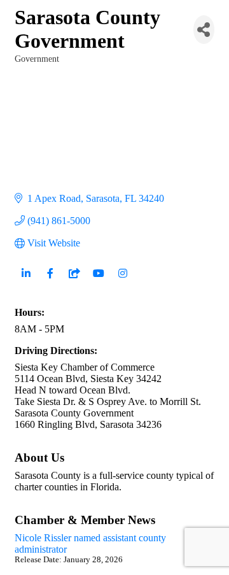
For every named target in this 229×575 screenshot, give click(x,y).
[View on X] (74, 280)
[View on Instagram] (122, 280)
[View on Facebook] (50, 280)
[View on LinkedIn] (26, 280)
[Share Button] (203, 29)
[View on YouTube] (98, 280)
